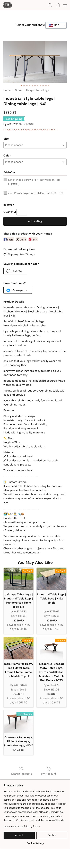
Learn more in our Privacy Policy (22, 826)
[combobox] (56, 25)
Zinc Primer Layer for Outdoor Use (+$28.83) (35, 193)
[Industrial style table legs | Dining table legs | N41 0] (35, 62)
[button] (7, 5)
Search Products (21, 774)
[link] (35, 842)
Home (7, 90)
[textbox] (55, 25)
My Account (48, 774)
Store (18, 90)
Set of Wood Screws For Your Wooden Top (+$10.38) (34, 182)
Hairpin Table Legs (37, 90)
